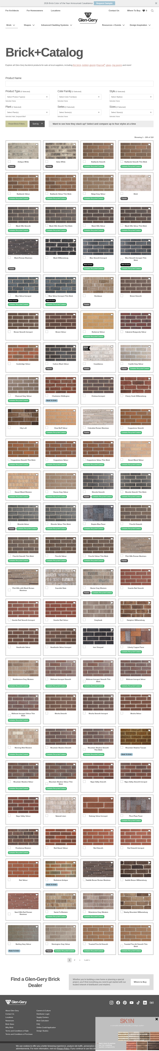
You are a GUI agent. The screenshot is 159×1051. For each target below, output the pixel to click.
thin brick (77, 65)
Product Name (13, 78)
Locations (55, 11)
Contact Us (114, 11)
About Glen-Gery (12, 1011)
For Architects (12, 11)
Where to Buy (140, 982)
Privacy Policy (63, 1049)
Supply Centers (43, 1017)
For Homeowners (35, 11)
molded (85, 65)
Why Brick (9, 1027)
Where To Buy (133, 11)
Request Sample (104, 3)
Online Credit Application (46, 1027)
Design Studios (42, 1031)
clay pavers (117, 65)
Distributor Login (43, 1014)
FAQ (38, 1024)
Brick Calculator (43, 1021)
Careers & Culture (44, 1011)
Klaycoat (100, 65)
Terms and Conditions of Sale (17, 1031)
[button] (79, 3)
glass (108, 65)
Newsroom (9, 1021)
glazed (92, 65)
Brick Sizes (9, 1024)
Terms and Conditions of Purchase (19, 1034)
